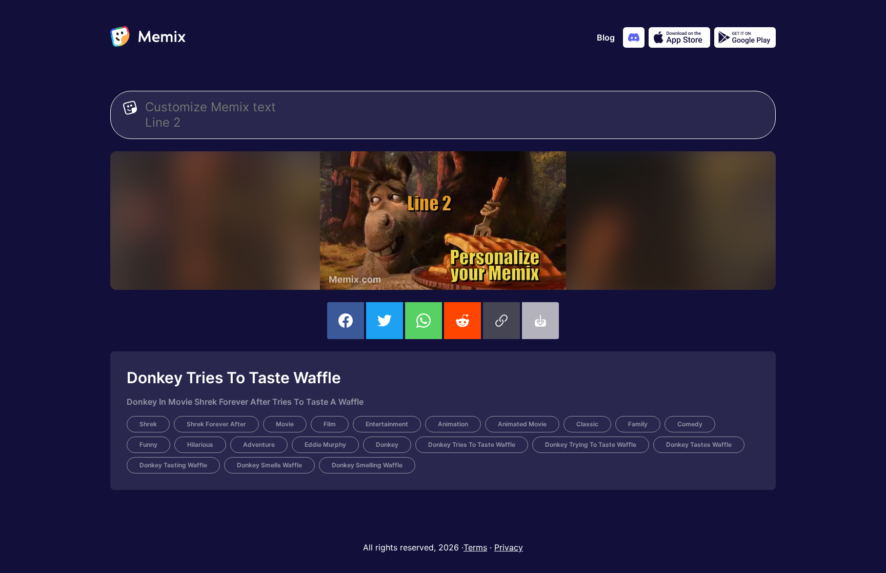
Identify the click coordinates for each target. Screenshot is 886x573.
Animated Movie (522, 424)
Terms (475, 547)
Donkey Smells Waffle (269, 465)
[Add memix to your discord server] (634, 37)
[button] (501, 320)
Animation (453, 424)
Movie (285, 424)
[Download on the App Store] (679, 37)
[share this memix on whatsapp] (423, 320)
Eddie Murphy (325, 444)
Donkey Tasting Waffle (173, 465)
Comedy (689, 424)
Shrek (148, 424)
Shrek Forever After (216, 424)
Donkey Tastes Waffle (699, 444)
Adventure (259, 444)
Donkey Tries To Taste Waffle (471, 444)
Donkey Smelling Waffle (367, 465)
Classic (587, 424)
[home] (148, 37)
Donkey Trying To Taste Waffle (590, 444)
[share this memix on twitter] (384, 320)
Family (638, 424)
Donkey (387, 444)
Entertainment (387, 424)
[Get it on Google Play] (745, 37)
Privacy (508, 547)
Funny (148, 444)
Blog (606, 37)
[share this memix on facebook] (345, 320)
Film (330, 424)
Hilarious (200, 444)
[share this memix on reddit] (462, 320)
